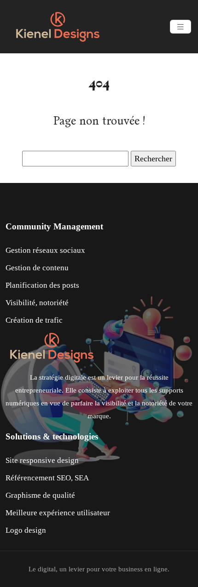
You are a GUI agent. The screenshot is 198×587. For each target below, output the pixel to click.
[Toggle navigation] (180, 27)
